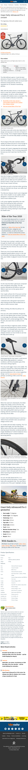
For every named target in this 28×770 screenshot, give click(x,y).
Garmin (7, 545)
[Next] (24, 117)
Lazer (3, 545)
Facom (14, 545)
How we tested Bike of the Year (12, 106)
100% (20, 544)
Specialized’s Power (15, 374)
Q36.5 (24, 544)
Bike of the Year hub (14, 227)
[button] (14, 119)
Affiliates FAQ (15, 11)
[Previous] (3, 117)
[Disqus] (14, 698)
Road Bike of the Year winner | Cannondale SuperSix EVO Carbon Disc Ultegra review (12, 102)
